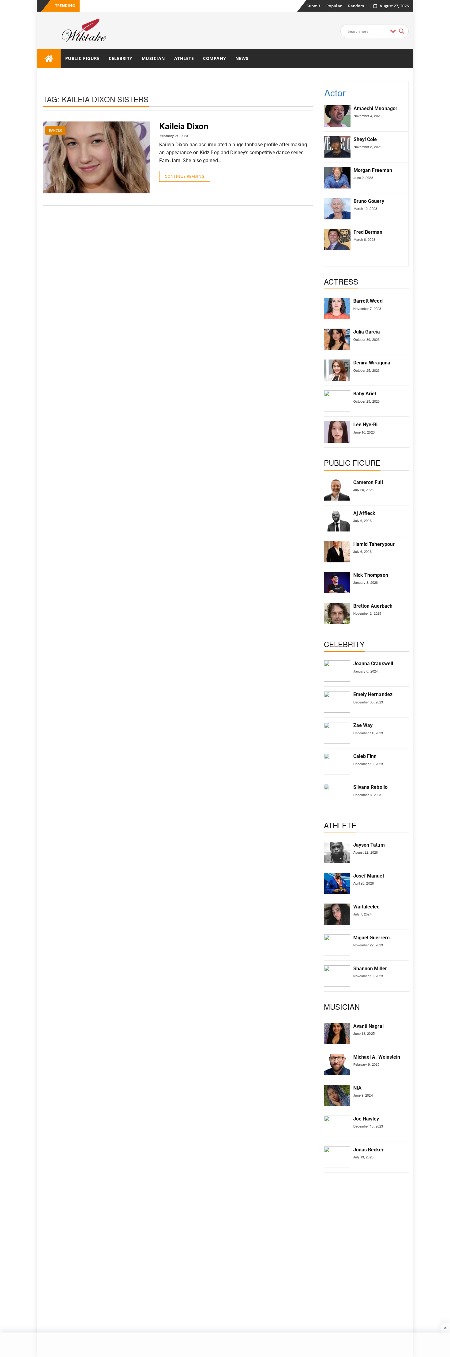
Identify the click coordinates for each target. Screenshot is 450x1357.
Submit (313, 6)
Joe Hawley (366, 1119)
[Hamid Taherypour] (337, 551)
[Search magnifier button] (401, 31)
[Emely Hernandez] (337, 702)
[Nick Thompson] (337, 582)
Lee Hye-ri (365, 424)
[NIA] (337, 1095)
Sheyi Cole (365, 139)
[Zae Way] (337, 733)
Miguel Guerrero (371, 938)
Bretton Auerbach (373, 606)
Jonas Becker (368, 1150)
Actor (335, 92)
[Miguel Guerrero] (337, 945)
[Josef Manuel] (337, 883)
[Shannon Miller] (337, 976)
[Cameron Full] (337, 490)
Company (214, 58)
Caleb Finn (365, 756)
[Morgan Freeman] (337, 177)
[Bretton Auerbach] (337, 613)
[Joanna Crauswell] (337, 671)
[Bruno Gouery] (337, 208)
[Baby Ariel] (337, 401)
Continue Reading (184, 176)
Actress (341, 281)
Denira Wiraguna (372, 363)
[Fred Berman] (337, 239)
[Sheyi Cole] (337, 147)
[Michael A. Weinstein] (337, 1064)
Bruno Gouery (369, 201)
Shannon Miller (370, 968)
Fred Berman (368, 232)
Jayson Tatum (369, 845)
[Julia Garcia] (337, 339)
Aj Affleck (364, 513)
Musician (153, 58)
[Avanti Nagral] (337, 1033)
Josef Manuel (368, 876)
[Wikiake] (49, 58)
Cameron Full (368, 482)
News (242, 58)
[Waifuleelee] (337, 914)
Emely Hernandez (373, 694)
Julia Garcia (366, 332)
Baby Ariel (364, 394)
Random (356, 6)
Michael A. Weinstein (376, 1057)
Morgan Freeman (373, 170)
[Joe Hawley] (337, 1126)
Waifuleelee (366, 907)
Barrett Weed (368, 301)
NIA (357, 1088)
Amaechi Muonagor (376, 108)
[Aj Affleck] (337, 520)
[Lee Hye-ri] (337, 432)
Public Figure (82, 58)
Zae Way (363, 725)
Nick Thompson (370, 575)
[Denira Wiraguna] (337, 370)
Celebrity (121, 58)
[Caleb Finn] (337, 763)
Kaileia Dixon (183, 126)
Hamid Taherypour (374, 544)
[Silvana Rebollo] (337, 794)
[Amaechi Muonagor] (337, 116)
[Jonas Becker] (337, 1157)
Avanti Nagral (368, 1026)
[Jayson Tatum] (337, 852)
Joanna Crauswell (373, 663)
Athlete (184, 58)
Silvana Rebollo (370, 787)
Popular (334, 6)
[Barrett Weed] (337, 308)
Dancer (55, 130)
